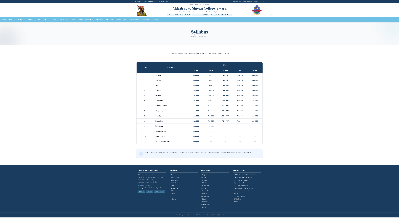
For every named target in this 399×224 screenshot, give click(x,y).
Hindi (203, 183)
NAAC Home (174, 183)
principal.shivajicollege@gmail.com (153, 188)
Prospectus (145, 20)
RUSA (126, 20)
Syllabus (118, 20)
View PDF (196, 75)
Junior (73, 20)
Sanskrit (204, 180)
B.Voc (203, 207)
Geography (205, 191)
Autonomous (99, 20)
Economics (205, 196)
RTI (112, 20)
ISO (107, 20)
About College (174, 177)
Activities (19, 20)
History (204, 199)
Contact (155, 20)
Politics (204, 193)
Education (204, 202)
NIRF (172, 185)
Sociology (204, 188)
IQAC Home (174, 180)
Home (4, 20)
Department (134, 20)
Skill (45, 20)
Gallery (80, 20)
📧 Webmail (138, 1)
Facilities (29, 20)
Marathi (204, 177)
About (10, 20)
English (204, 175)
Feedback (88, 20)
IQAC (38, 20)
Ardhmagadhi (205, 204)
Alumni (54, 20)
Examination (63, 20)
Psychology (205, 185)
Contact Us (222, 215)
